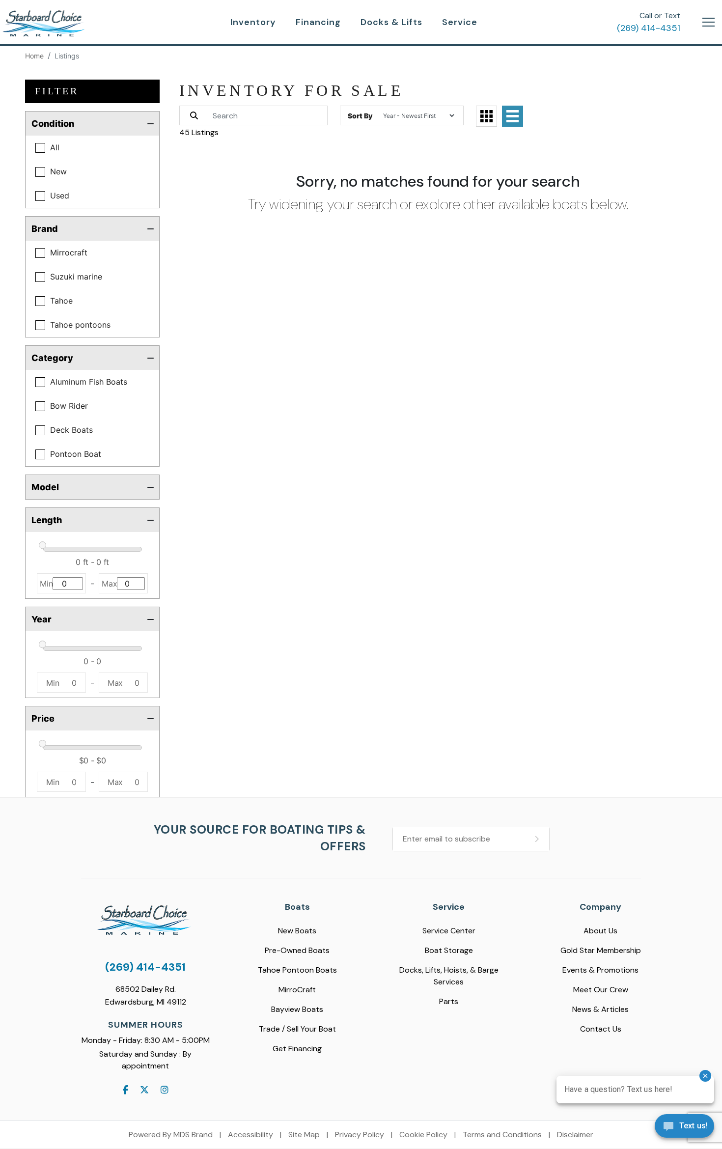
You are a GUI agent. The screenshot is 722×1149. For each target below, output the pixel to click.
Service (459, 22)
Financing (318, 22)
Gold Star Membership (600, 950)
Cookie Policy (423, 1134)
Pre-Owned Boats (297, 950)
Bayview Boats (297, 1009)
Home (34, 56)
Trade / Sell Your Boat (297, 1029)
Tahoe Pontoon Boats (297, 970)
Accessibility (250, 1134)
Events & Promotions (600, 970)
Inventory (253, 22)
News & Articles (600, 1009)
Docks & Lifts (391, 22)
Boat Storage (449, 950)
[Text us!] (684, 1128)
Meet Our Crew (600, 989)
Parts (448, 1001)
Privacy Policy (359, 1134)
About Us (600, 930)
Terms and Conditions (502, 1134)
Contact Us (600, 1029)
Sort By (360, 116)
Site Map (304, 1134)
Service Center (448, 930)
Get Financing (297, 1048)
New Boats (297, 930)
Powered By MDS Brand (171, 1134)
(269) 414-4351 (648, 28)
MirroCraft (297, 989)
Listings (67, 56)
